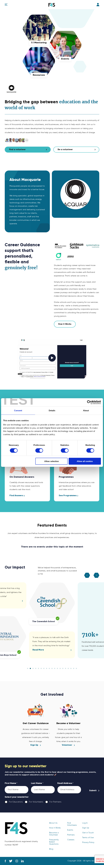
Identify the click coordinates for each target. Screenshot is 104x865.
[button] (27, 668)
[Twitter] (10, 861)
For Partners (53, 802)
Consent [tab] (18, 410)
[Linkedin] (22, 861)
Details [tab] (52, 410)
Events (70, 830)
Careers (70, 840)
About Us (53, 823)
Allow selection (51, 461)
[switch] (39, 450)
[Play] (52, 358)
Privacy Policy (88, 842)
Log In (98, 4)
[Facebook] (5, 861)
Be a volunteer (65, 150)
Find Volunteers (72, 824)
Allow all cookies (85, 461)
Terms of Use (88, 838)
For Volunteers (34, 802)
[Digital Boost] (51, 5)
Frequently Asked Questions (54, 842)
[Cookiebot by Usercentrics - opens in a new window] (89, 402)
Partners (71, 835)
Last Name (37, 783)
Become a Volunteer (54, 834)
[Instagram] (16, 861)
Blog (51, 849)
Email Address (65, 783)
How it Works (64, 324)
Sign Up (85, 828)
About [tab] (86, 410)
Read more (38, 650)
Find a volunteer (17, 150)
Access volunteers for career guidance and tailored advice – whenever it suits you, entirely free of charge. (35, 734)
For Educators (13, 802)
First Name (11, 783)
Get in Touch (88, 833)
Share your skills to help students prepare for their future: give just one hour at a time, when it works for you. (68, 734)
